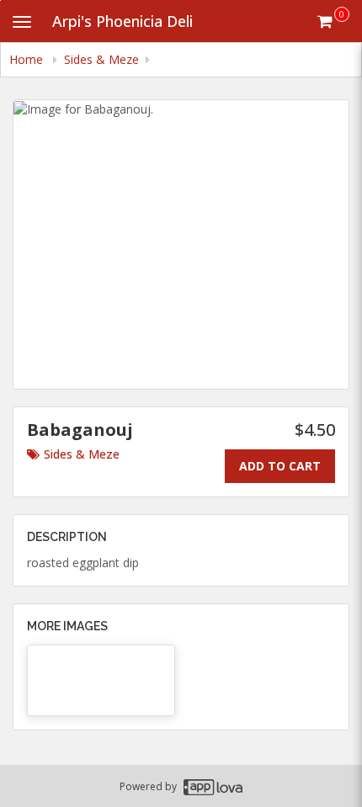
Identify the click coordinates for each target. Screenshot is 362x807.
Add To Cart (280, 466)
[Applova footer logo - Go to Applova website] (213, 786)
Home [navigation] (27, 59)
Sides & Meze (82, 454)
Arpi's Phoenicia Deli (122, 21)
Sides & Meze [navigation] (101, 59)
